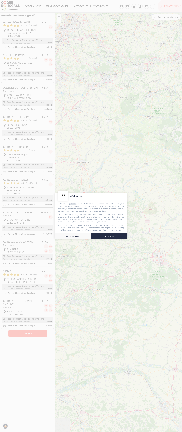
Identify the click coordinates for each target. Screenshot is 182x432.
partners (72, 204)
